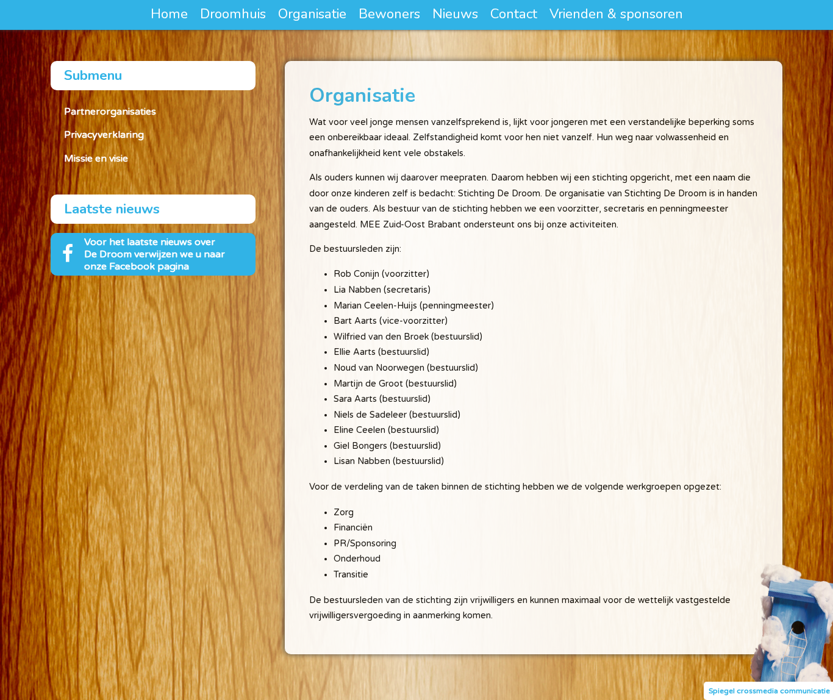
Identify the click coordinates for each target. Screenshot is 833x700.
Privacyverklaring (104, 135)
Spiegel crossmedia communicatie (769, 691)
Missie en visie (96, 158)
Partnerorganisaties (110, 111)
